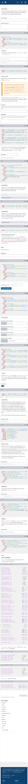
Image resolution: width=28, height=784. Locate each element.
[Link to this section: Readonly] (8, 211)
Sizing (3, 705)
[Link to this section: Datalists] (8, 400)
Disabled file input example (7, 332)
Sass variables (5, 730)
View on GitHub (23, 695)
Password (3, 104)
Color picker (3, 384)
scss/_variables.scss (6, 564)
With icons (4, 721)
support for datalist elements (18, 415)
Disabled (3, 709)
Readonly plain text (6, 713)
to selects (15, 456)
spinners (22, 488)
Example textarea (5, 23)
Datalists (3, 719)
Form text (4, 707)
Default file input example (7, 321)
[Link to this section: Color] (6, 373)
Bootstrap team (9, 772)
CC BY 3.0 (17, 775)
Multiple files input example (7, 326)
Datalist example (4, 419)
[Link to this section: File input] (8, 317)
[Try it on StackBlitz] (25, 33)
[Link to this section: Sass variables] (11, 557)
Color (3, 717)
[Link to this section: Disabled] (8, 185)
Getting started (18, 782)
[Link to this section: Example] (8, 9)
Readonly (4, 711)
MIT (10, 775)
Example (3, 702)
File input (4, 715)
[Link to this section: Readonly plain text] (15, 235)
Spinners (4, 723)
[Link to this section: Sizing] (6, 51)
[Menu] (2, 2)
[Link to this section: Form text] (9, 76)
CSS (2, 727)
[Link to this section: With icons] (9, 444)
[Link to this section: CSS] (5, 555)
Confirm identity (6, 288)
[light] (21, 2)
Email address (4, 18)
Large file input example (6, 338)
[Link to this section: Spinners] (8, 486)
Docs (3, 782)
